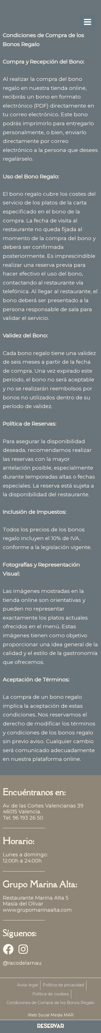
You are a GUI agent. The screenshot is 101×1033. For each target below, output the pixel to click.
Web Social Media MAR (51, 1015)
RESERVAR (50, 1026)
